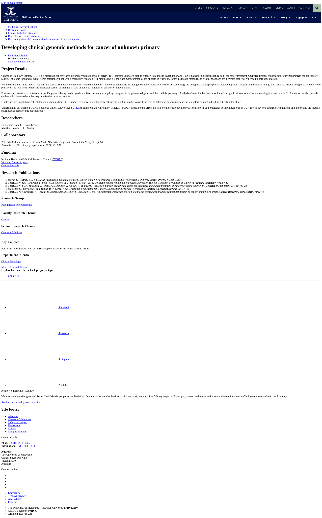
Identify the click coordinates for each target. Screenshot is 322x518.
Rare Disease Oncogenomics (16, 204)
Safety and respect (17, 422)
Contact (12, 428)
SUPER (75, 107)
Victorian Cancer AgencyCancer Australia (14, 164)
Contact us (13, 275)
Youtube (63, 385)
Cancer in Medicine (11, 232)
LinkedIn (63, 333)
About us (13, 416)
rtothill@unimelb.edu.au (21, 61)
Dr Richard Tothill (18, 55)
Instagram (63, 359)
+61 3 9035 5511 (26, 445)
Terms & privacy (17, 496)
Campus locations (17, 431)
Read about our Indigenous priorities (20, 402)
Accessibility (15, 499)
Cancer (5, 219)
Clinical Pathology (11, 261)
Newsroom (14, 425)
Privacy (12, 502)
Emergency (14, 492)
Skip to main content (12, 2)
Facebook (63, 307)
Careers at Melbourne (19, 419)
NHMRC (57, 159)
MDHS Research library (14, 267)
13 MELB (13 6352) (20, 442)
